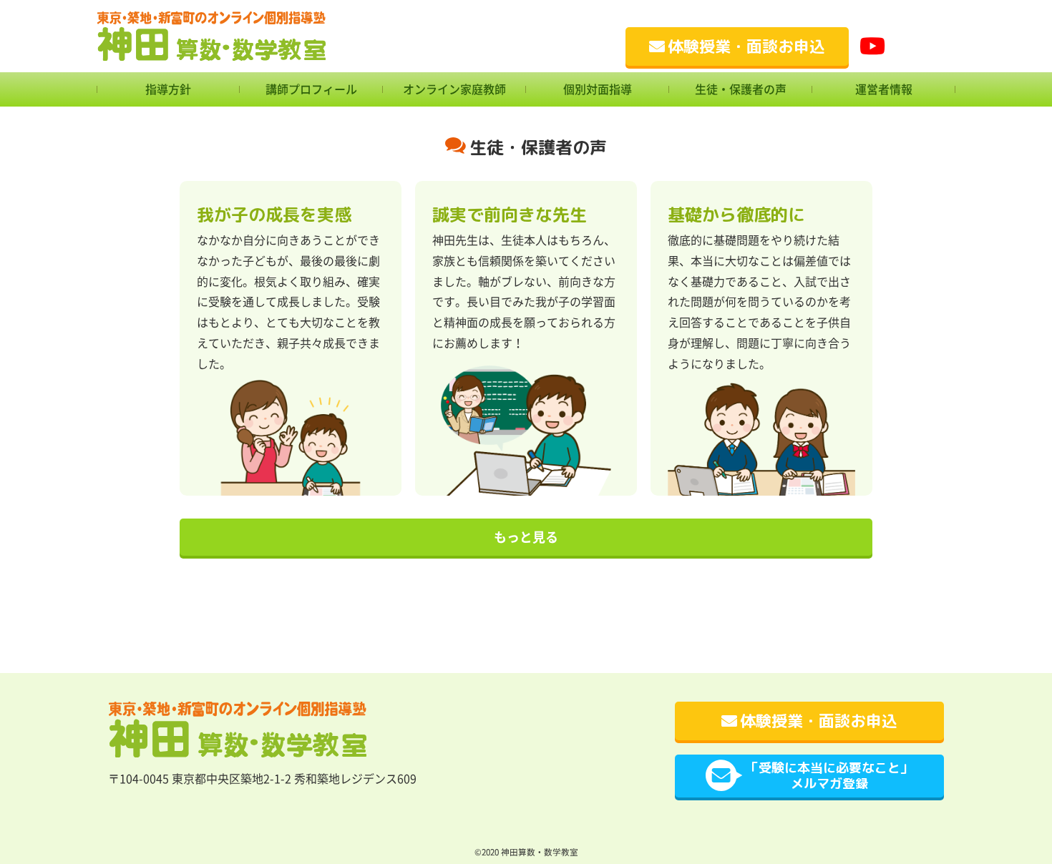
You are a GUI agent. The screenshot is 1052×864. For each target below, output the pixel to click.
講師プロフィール (311, 89)
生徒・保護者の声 (740, 89)
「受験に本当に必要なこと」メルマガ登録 (829, 775)
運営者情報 (883, 89)
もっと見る (526, 537)
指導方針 (168, 89)
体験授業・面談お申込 (746, 46)
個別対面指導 (597, 89)
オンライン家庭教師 (454, 89)
